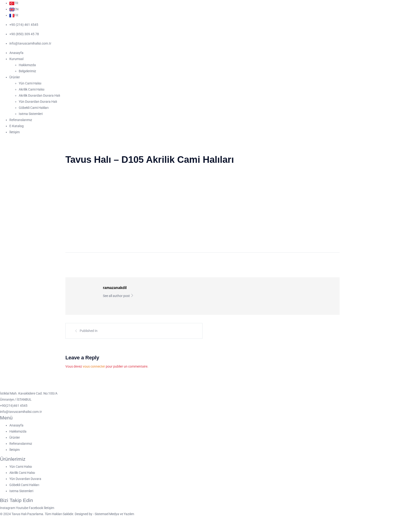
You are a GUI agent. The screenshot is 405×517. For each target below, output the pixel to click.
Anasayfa (16, 53)
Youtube (22, 508)
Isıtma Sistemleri (31, 114)
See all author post (117, 296)
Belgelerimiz (27, 71)
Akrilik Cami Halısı (31, 89)
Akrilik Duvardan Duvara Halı (39, 95)
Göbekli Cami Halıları (34, 108)
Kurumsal (16, 59)
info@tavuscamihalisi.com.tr (30, 43)
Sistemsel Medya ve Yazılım (114, 514)
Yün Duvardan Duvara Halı (38, 101)
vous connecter (94, 366)
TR (16, 3)
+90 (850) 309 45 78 (24, 34)
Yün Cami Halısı (30, 83)
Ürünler (14, 77)
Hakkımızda (27, 65)
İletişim (14, 132)
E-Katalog (16, 126)
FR (16, 15)
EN (16, 9)
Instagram (8, 508)
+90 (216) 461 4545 (23, 25)
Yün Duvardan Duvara (25, 479)
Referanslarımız (20, 120)
